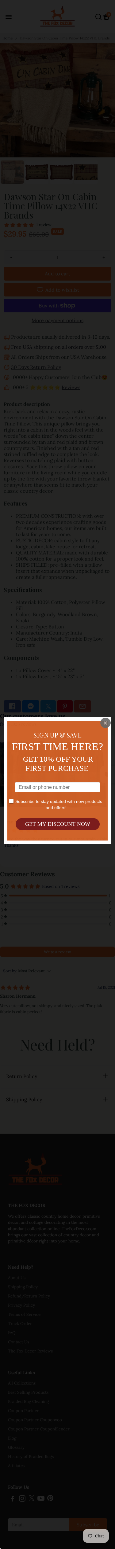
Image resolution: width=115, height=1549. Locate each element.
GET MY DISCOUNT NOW (57, 824)
